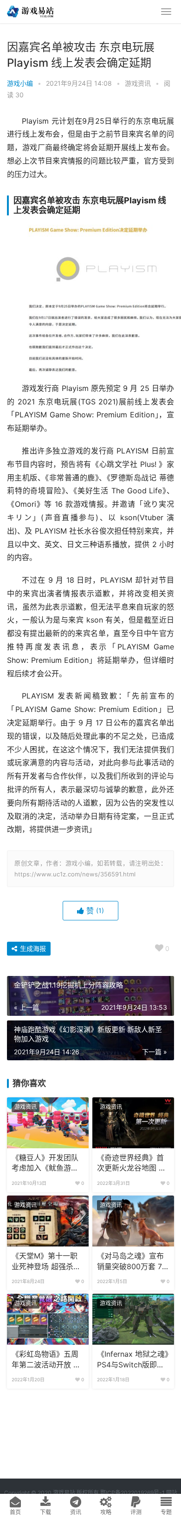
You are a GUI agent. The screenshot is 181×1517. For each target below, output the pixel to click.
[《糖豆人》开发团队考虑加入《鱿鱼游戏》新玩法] (48, 1122)
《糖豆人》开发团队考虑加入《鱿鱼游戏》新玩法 (47, 1163)
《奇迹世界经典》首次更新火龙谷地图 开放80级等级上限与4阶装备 (131, 1163)
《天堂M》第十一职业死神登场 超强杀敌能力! (46, 1262)
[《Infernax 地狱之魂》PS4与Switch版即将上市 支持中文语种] (133, 1319)
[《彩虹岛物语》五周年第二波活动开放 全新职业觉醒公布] (48, 1319)
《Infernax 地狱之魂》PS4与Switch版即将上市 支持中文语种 (132, 1360)
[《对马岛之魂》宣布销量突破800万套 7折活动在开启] (133, 1221)
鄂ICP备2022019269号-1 (132, 1492)
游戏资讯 (138, 83)
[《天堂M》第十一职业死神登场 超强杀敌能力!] (48, 1221)
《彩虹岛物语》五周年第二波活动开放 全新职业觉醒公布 (46, 1360)
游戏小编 (20, 83)
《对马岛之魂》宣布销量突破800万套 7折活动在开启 (133, 1262)
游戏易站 (64, 1492)
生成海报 (32, 948)
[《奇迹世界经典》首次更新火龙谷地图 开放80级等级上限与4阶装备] (133, 1122)
